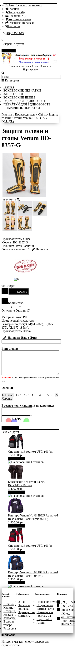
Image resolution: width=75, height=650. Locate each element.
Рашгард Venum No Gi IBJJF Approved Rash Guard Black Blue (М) (33, 574)
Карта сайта (44, 619)
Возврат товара (8, 623)
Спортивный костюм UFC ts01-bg (30, 451)
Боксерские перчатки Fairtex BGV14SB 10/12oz (26, 483)
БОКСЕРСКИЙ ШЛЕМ (19, 97)
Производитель (25, 114)
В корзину (18, 458)
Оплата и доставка (20, 66)
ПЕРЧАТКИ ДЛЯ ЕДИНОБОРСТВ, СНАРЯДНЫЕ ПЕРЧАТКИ (27, 106)
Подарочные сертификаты (45, 607)
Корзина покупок (19, 19)
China (42, 114)
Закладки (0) (16, 12)
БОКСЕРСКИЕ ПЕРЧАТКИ (22, 90)
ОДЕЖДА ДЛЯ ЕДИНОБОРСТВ (25, 101)
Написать (42, 249)
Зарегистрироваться (29, 5)
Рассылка (9, 628)
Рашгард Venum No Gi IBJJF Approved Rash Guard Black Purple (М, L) (33, 517)
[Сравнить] (5, 301)
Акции (41, 622)
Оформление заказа (21, 22)
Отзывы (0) (23, 310)
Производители (47, 601)
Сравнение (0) (17, 15)
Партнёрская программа (45, 614)
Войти (9, 5)
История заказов (9, 612)
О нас (35, 66)
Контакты (13, 26)
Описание (8, 310)
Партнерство (30, 69)
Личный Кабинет (9, 605)
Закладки (9, 618)
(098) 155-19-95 (15, 33)
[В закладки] (5, 291)
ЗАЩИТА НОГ (13, 94)
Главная (13, 8)
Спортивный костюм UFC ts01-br (30, 545)
